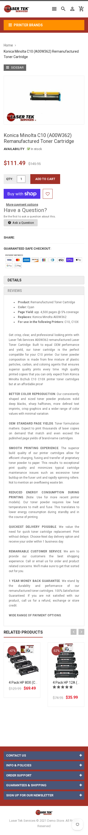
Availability (14, 149)
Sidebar (17, 67)
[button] (63, 687)
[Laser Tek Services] (44, 812)
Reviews (15, 291)
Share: (9, 237)
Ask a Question (23, 223)
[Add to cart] (27, 677)
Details (15, 280)
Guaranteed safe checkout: (27, 248)
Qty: (9, 179)
